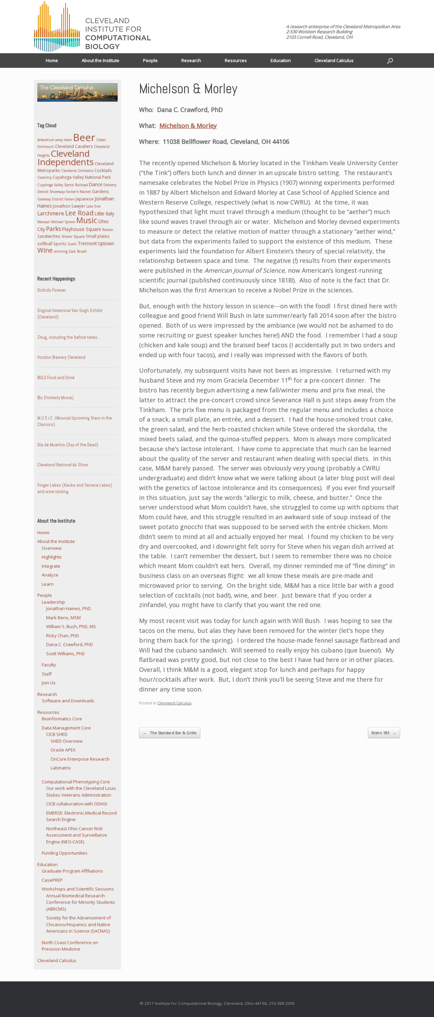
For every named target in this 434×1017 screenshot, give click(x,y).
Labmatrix (61, 768)
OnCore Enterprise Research (80, 759)
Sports (59, 243)
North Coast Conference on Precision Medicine (70, 945)
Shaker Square (73, 236)
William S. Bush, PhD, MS (71, 626)
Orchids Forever (51, 290)
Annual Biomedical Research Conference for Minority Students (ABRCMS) (80, 902)
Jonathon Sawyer (69, 206)
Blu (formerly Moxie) (55, 397)
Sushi (72, 243)
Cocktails (103, 170)
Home (52, 60)
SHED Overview (66, 741)
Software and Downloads (68, 701)
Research (191, 60)
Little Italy (104, 213)
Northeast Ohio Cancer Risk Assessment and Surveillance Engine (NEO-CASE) (76, 835)
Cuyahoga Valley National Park (82, 177)
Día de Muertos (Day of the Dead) (67, 445)
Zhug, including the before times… (68, 337)
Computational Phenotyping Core (76, 782)
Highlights (52, 557)
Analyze (50, 575)
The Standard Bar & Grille (170, 732)
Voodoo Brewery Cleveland (61, 357)
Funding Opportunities (64, 853)
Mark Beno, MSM (63, 617)
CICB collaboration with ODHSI (76, 804)
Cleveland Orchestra (77, 170)
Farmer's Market (78, 191)
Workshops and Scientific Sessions (78, 889)
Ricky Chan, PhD (62, 635)
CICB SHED (56, 734)
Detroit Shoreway (51, 191)
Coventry (44, 177)
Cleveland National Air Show (62, 465)
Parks (53, 229)
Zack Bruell (77, 251)
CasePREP (52, 880)
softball (44, 243)
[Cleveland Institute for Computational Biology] (92, 26)
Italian (69, 199)
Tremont (87, 243)
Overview (51, 548)
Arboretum (45, 139)
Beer (84, 137)
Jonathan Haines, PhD (68, 608)
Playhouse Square (81, 229)
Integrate (51, 566)
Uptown (106, 243)
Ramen (107, 229)
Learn (48, 584)
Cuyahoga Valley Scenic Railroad (62, 184)
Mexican (43, 221)
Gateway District (50, 199)
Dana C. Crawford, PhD (69, 644)
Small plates (98, 236)
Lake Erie (93, 206)
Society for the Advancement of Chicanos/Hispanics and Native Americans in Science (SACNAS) (78, 924)
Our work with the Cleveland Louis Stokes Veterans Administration (81, 791)
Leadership (53, 602)
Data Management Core (66, 728)
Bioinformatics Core (62, 719)
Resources (236, 60)
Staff (47, 674)
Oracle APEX (63, 750)
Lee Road (79, 213)
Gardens (100, 191)
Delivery (109, 184)
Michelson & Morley (188, 125)
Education (281, 60)
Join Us (49, 683)
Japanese (85, 198)
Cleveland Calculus (334, 60)
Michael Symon (63, 221)
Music (86, 220)
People (150, 60)
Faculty (49, 665)
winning (60, 251)
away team (63, 139)
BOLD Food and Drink (56, 377)
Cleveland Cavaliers (74, 146)
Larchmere (50, 213)
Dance (95, 184)
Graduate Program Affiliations (72, 871)
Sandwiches (48, 236)
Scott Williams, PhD (65, 653)
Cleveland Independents (65, 157)
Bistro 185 (384, 732)
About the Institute (100, 60)
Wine (45, 250)
